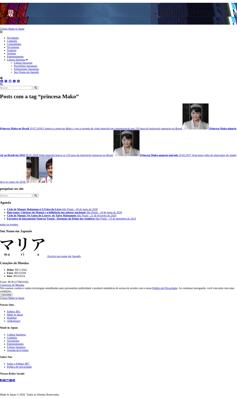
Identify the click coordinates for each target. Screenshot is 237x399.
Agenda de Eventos (17, 350)
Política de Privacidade (164, 288)
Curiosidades (14, 44)
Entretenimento (15, 56)
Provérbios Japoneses (25, 65)
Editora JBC (13, 311)
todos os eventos (9, 224)
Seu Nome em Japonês (26, 72)
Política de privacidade (19, 366)
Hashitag (12, 317)
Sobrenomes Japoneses (26, 69)
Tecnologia (13, 47)
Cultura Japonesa (16, 334)
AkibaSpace (13, 320)
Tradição (11, 50)
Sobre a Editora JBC (18, 363)
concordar (6, 294)
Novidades (13, 37)
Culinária (12, 41)
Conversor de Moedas (12, 285)
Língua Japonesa (16, 59)
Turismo (11, 53)
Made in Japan (15, 314)
